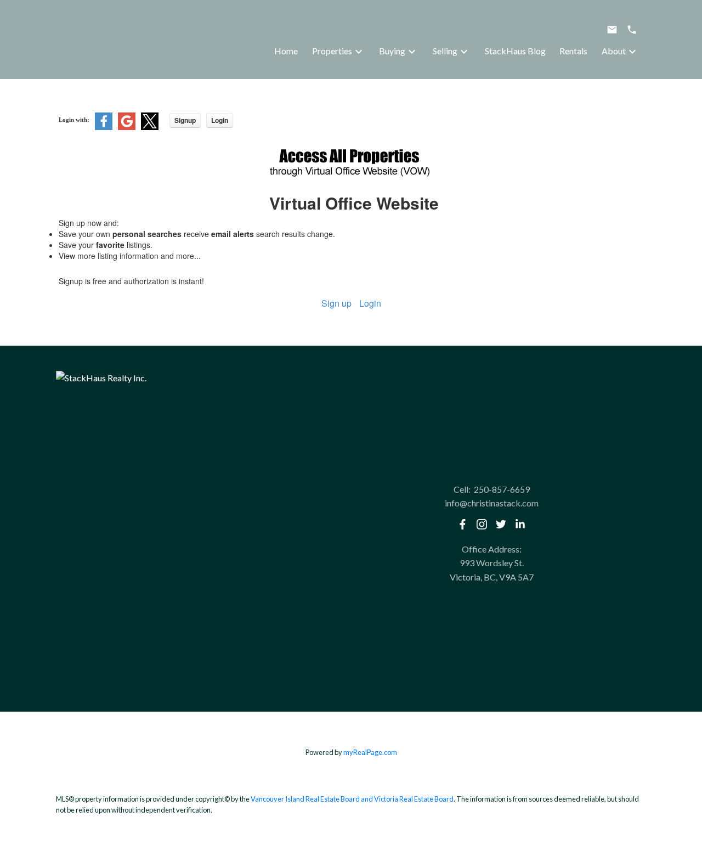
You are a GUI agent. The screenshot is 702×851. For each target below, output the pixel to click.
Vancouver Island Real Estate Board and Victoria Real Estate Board (352, 798)
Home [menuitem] (286, 51)
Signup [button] (185, 120)
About (614, 51)
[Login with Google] (126, 127)
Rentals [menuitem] (573, 51)
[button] (462, 524)
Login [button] (219, 120)
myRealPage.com (370, 752)
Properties (332, 51)
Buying (392, 51)
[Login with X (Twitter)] (149, 127)
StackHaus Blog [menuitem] (515, 51)
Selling (445, 51)
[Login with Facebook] (103, 127)
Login (370, 303)
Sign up (336, 303)
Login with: (74, 119)
